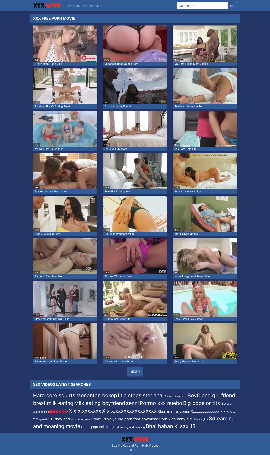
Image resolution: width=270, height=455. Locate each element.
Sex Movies (120, 445)
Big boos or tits (201, 403)
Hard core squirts (54, 395)
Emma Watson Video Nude (51, 361)
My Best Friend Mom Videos (191, 63)
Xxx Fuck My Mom (116, 148)
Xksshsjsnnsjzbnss (174, 411)
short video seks (80, 419)
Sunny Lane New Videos (189, 191)
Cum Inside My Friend (118, 106)
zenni (132, 403)
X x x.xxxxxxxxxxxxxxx (129, 411)
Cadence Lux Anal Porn (119, 361)
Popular (95, 6)
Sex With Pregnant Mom (119, 233)
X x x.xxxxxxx (85, 411)
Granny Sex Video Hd (117, 318)
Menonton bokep (96, 395)
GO (232, 6)
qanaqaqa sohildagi (98, 427)
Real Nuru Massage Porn (189, 106)
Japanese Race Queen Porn (121, 63)
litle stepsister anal (141, 395)
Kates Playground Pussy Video (192, 276)
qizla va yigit (200, 419)
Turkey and (60, 419)
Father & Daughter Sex (48, 276)
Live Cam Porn (77, 6)
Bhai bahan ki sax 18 (170, 426)
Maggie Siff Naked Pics (49, 148)
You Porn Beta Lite (185, 148)
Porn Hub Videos (146, 445)
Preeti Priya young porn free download (124, 419)
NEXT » (135, 371)
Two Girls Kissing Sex (117, 191)
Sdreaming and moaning (130, 427)
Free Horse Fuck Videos (188, 318)
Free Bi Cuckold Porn (47, 233)
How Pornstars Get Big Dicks (52, 318)
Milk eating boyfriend (99, 403)
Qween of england (176, 396)
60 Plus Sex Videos (186, 233)
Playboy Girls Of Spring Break (53, 106)
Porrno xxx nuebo (161, 403)
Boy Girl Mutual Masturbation (52, 191)
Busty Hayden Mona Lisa (189, 361)
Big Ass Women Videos (118, 276)
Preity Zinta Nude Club (48, 63)
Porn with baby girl (175, 419)
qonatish (44, 419)
